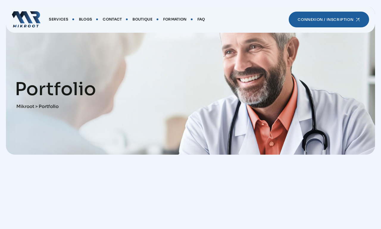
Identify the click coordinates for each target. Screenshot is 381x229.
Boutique (142, 19)
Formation (175, 19)
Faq (201, 19)
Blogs (85, 19)
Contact (112, 19)
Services (58, 19)
